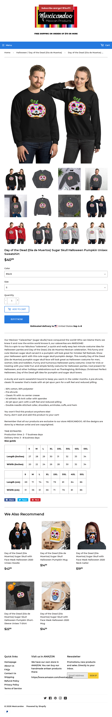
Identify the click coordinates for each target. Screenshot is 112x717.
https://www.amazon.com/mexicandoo (52, 677)
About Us (9, 665)
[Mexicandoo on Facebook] (50, 698)
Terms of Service (13, 688)
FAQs (7, 669)
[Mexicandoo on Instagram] (60, 698)
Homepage (10, 662)
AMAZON (36, 665)
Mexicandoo (18, 706)
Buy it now (17, 319)
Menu (9, 45)
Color (7, 268)
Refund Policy (11, 681)
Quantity (9, 295)
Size (6, 281)
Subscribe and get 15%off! (56, 8)
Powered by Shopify (36, 706)
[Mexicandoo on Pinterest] (55, 698)
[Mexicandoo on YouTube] (65, 698)
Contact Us (10, 673)
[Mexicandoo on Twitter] (45, 698)
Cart (107, 45)
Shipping (9, 677)
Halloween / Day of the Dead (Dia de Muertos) (39, 52)
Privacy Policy (11, 684)
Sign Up (93, 676)
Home (7, 52)
